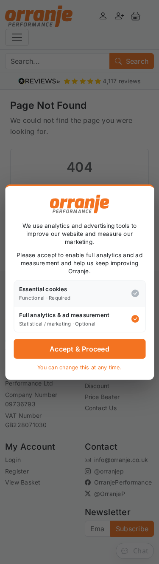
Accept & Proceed (79, 349)
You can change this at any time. (79, 367)
